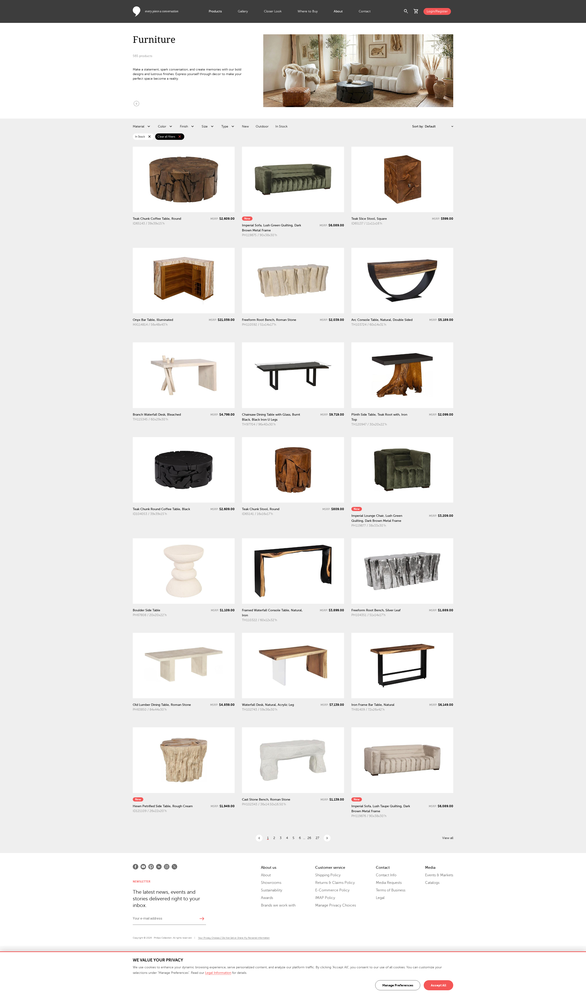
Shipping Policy (328, 875)
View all (447, 838)
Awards (267, 898)
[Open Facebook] (135, 866)
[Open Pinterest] (151, 866)
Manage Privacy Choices (335, 905)
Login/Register (437, 11)
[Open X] (174, 866)
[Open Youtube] (143, 866)
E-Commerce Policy (332, 890)
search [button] (406, 11)
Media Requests (389, 883)
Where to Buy (308, 11)
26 (309, 838)
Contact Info (386, 875)
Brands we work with (278, 905)
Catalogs (432, 883)
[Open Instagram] (166, 866)
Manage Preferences (397, 985)
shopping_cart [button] (416, 11)
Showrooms (271, 883)
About (338, 11)
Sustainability (271, 890)
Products (215, 11)
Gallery (243, 11)
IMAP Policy (325, 898)
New (245, 126)
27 (317, 838)
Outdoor (262, 126)
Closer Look (273, 11)
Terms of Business (390, 890)
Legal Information (218, 972)
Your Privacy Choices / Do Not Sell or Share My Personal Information (234, 937)
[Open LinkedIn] (159, 866)
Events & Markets (439, 875)
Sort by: (418, 126)
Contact (365, 11)
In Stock (281, 126)
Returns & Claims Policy (335, 883)
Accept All (438, 985)
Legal (380, 898)
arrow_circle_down (136, 103)
